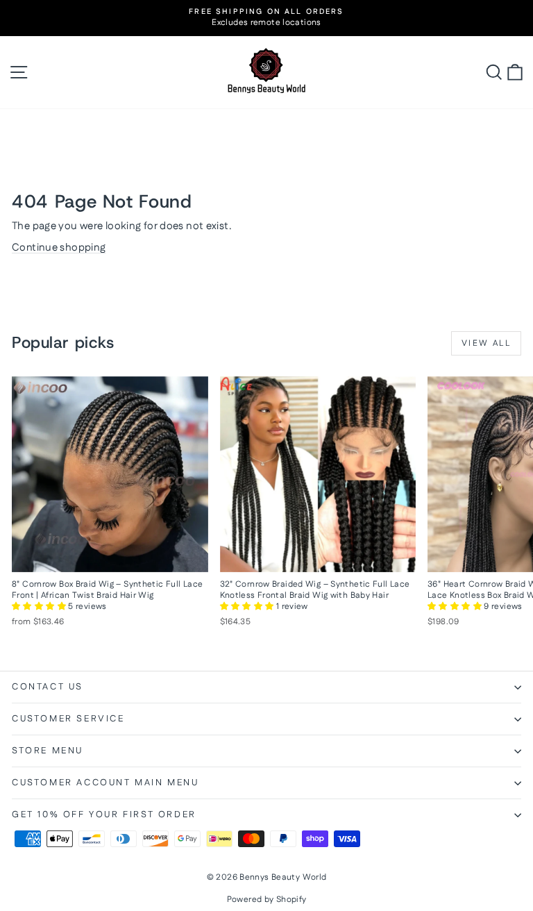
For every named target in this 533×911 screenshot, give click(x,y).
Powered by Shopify (267, 899)
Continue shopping (58, 247)
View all (486, 343)
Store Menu (47, 750)
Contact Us (47, 686)
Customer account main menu (105, 782)
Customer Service (68, 718)
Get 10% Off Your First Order (104, 814)
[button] (40, 606)
